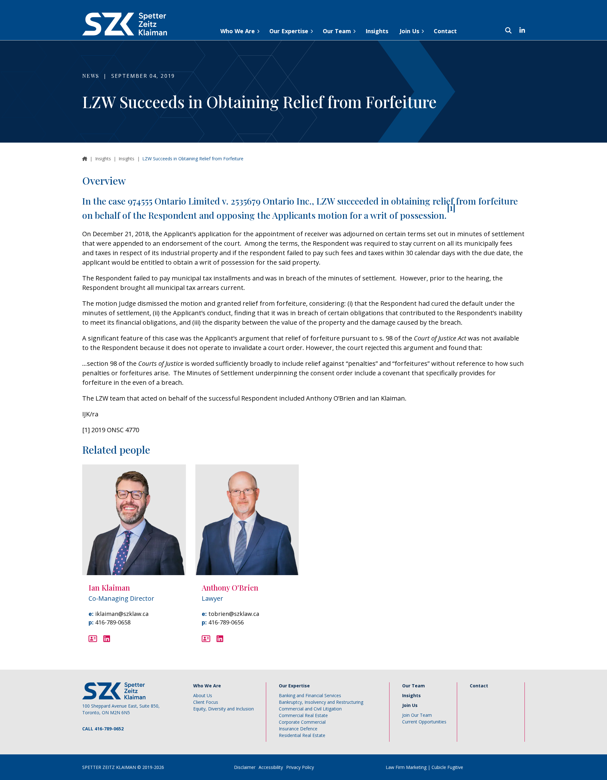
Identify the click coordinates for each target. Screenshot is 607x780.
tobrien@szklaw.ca (233, 613)
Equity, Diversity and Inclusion (223, 709)
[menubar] (336, 24)
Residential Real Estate (302, 735)
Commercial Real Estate (303, 715)
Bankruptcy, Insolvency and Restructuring (321, 702)
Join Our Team (417, 715)
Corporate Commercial (302, 722)
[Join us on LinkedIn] (519, 30)
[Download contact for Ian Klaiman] (93, 638)
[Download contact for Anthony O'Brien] (206, 638)
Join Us (409, 31)
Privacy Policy (300, 767)
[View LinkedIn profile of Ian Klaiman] (106, 638)
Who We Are (237, 31)
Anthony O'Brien (230, 587)
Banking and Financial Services (310, 695)
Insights (376, 31)
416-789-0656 (226, 622)
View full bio (138, 556)
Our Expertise (288, 31)
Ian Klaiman (109, 587)
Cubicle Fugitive (447, 767)
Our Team (337, 31)
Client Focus (205, 702)
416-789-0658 (113, 622)
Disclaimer (244, 767)
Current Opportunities (424, 722)
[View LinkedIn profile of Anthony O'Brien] (220, 638)
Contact (445, 31)
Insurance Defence (298, 729)
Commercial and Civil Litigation (310, 709)
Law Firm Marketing (406, 767)
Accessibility (271, 767)
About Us (202, 695)
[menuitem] (239, 30)
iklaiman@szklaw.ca (122, 613)
